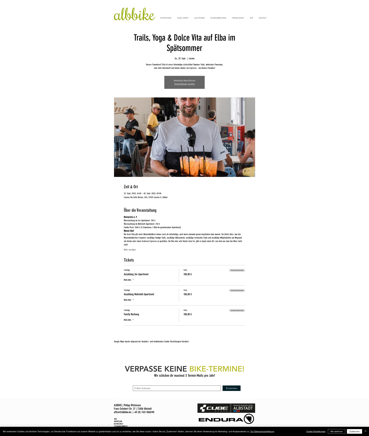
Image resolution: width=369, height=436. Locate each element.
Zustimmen (354, 431)
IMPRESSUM (118, 421)
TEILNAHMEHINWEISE (121, 426)
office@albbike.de (122, 412)
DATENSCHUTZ (118, 424)
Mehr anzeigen (130, 249)
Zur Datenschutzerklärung (262, 431)
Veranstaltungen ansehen (184, 84)
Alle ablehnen (336, 431)
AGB (115, 419)
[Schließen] (365, 431)
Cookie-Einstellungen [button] (316, 431)
